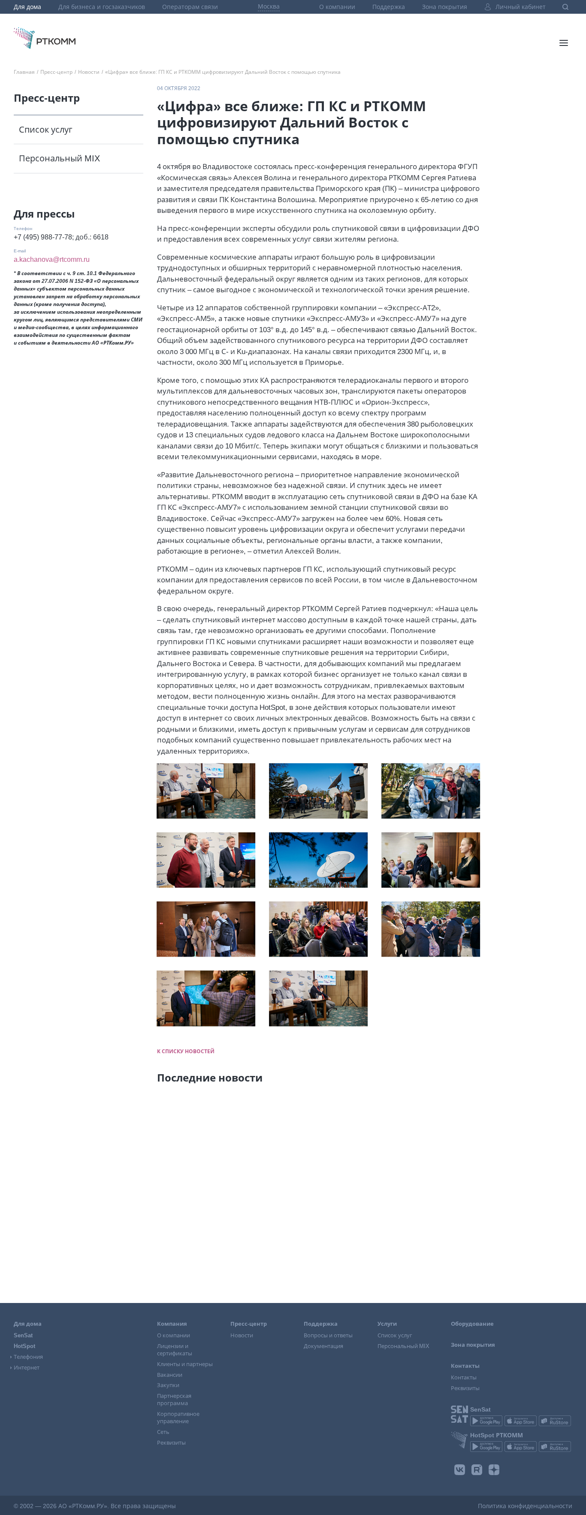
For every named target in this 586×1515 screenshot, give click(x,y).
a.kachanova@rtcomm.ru (52, 259)
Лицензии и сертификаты (174, 1349)
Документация (323, 1346)
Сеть (163, 1432)
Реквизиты (171, 1442)
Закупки (168, 1385)
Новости (241, 1335)
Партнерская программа (174, 1399)
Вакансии (169, 1375)
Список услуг (45, 129)
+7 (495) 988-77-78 (43, 237)
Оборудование (472, 1323)
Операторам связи (190, 7)
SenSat (23, 1335)
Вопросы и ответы (328, 1335)
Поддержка (388, 7)
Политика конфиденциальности (525, 1506)
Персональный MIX (59, 158)
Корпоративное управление (178, 1417)
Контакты (464, 1377)
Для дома (27, 7)
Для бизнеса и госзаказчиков (101, 7)
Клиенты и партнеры (185, 1364)
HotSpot (24, 1346)
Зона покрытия (444, 7)
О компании (337, 7)
